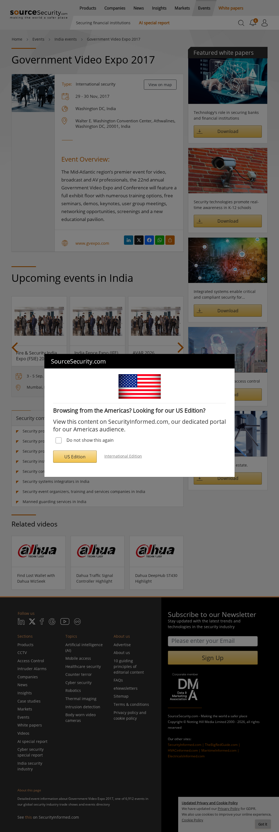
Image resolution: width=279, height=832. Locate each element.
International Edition (123, 456)
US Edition (75, 457)
